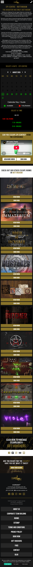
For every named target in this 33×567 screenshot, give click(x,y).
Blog (16, 554)
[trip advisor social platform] (20, 452)
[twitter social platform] (13, 452)
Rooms (16, 518)
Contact (16, 550)
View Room (16, 197)
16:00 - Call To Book (7, 119)
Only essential (25, 564)
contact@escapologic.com (21, 490)
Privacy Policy (16, 532)
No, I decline (16, 564)
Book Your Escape (16, 468)
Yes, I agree (8, 564)
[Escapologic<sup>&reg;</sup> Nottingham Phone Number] (31, 2)
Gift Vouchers (16, 541)
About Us (16, 509)
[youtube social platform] (24, 452)
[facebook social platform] (9, 452)
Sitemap (16, 522)
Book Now (24, 159)
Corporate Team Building (16, 513)
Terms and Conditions (16, 527)
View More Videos (9, 159)
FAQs (16, 545)
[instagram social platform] (16, 452)
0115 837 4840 (10, 490)
